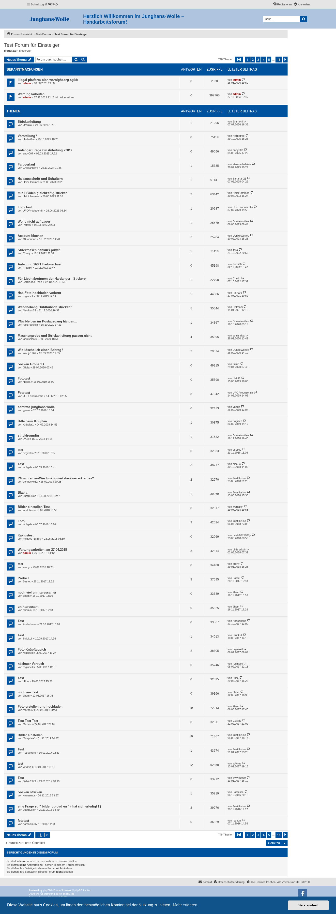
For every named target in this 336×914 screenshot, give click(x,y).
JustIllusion (239, 478)
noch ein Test (28, 692)
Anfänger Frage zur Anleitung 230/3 (45, 150)
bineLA (237, 463)
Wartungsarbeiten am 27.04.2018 (42, 549)
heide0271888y (32, 538)
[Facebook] (302, 893)
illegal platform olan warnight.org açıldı (48, 80)
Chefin (236, 278)
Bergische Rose (32, 281)
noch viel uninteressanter (37, 592)
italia (235, 249)
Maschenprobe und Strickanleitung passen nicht (55, 335)
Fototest (24, 378)
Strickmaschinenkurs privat (39, 250)
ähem (26, 595)
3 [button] (258, 59)
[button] (239, 59)
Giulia (26, 367)
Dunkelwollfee (241, 221)
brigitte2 (237, 421)
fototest (23, 821)
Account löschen (30, 236)
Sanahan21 (239, 178)
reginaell (28, 296)
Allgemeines (67, 97)
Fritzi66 (27, 267)
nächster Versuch (31, 664)
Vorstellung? (27, 136)
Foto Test (25, 207)
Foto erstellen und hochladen (40, 706)
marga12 (28, 709)
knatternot (29, 795)
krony (26, 567)
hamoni (27, 824)
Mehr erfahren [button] (185, 905)
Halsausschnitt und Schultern (40, 179)
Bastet (27, 581)
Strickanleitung (29, 121)
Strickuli (27, 638)
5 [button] (269, 59)
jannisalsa (29, 338)
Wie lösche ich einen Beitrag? (40, 350)
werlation (28, 510)
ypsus (26, 410)
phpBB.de (68, 893)
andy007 (28, 153)
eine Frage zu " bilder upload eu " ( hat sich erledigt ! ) (59, 806)
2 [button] (253, 59)
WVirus (27, 766)
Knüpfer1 (28, 424)
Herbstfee (29, 139)
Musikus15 (29, 310)
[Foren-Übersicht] (54, 18)
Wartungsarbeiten (31, 94)
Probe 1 (24, 578)
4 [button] (263, 59)
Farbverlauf (26, 164)
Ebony (27, 253)
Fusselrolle (29, 752)
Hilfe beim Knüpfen (32, 421)
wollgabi (27, 467)
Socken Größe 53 (31, 364)
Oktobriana (29, 239)
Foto (21, 521)
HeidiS (27, 381)
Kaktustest (25, 535)
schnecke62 (30, 481)
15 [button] (278, 59)
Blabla (22, 492)
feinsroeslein (30, 324)
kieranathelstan (242, 164)
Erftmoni (238, 121)
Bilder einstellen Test (34, 507)
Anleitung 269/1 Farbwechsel (39, 264)
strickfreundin (28, 435)
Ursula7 (27, 124)
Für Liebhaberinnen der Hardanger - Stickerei (52, 278)
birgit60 (27, 453)
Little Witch (239, 549)
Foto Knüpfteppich (32, 649)
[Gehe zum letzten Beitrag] (243, 79)
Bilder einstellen (30, 735)
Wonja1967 (29, 353)
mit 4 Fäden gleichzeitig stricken (42, 193)
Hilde (26, 681)
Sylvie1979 (29, 781)
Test (21, 464)
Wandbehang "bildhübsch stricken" (45, 307)
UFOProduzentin (33, 210)
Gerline (27, 724)
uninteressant (28, 607)
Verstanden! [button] (308, 905)
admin (27, 83)
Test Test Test (28, 721)
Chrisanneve (30, 167)
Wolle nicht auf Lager (34, 221)
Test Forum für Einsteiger (32, 45)
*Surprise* (29, 738)
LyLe (26, 438)
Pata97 (27, 224)
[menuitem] (53, 4)
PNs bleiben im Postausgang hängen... (47, 321)
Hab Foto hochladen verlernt (39, 293)
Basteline (238, 792)
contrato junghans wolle (36, 407)
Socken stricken (30, 792)
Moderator (25, 50)
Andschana (29, 624)
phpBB (47, 890)
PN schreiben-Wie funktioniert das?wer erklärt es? (56, 478)
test (20, 450)
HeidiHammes (31, 182)
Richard (237, 292)
